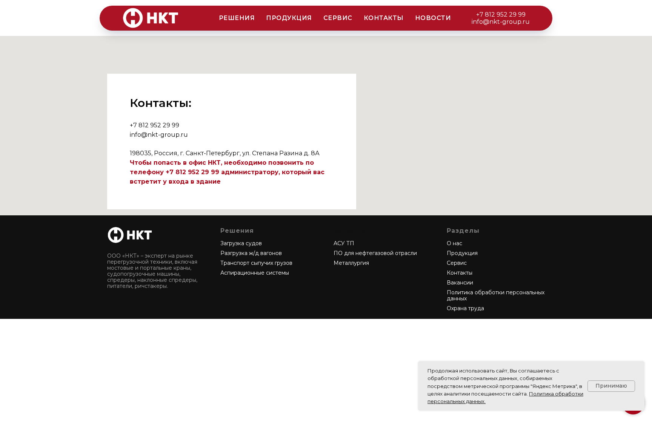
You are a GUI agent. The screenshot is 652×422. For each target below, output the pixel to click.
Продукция (289, 18)
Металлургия (351, 263)
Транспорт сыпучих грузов (256, 263)
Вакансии (460, 282)
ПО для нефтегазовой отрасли (375, 253)
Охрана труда (465, 308)
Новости (433, 18)
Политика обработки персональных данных (495, 295)
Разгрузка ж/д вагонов (251, 253)
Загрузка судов (241, 243)
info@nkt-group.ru (501, 21)
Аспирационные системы (254, 272)
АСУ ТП (344, 243)
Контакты (384, 18)
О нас (454, 243)
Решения (237, 18)
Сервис (337, 18)
